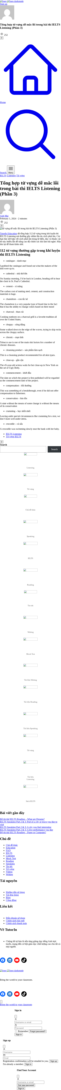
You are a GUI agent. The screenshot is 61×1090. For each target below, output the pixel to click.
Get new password (26, 1085)
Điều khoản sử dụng (15, 918)
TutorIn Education (8, 233)
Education (10, 847)
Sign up (3, 4)
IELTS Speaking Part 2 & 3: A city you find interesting (25, 827)
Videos (9, 871)
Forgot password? (37, 1031)
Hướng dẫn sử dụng (15, 892)
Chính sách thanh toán (16, 923)
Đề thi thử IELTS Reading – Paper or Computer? (23, 832)
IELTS (3, 175)
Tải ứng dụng (12, 895)
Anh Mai (4, 216)
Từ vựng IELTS (13, 436)
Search (3, 444)
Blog (8, 897)
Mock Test (11, 858)
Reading (10, 861)
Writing (9, 874)
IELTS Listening (14, 434)
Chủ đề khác (12, 845)
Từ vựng (20, 175)
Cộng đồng (11, 900)
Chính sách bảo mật (15, 920)
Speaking (10, 863)
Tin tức (9, 866)
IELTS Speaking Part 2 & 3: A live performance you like (26, 830)
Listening (11, 175)
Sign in (19, 1034)
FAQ (8, 850)
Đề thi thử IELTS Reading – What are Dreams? (22, 819)
